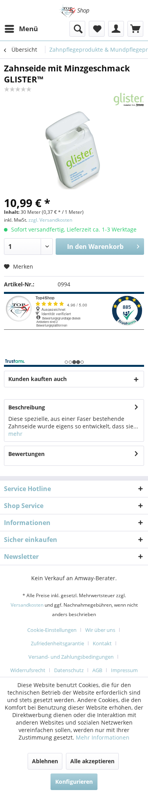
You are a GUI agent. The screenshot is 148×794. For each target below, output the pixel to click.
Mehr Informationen (102, 737)
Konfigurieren (74, 781)
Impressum (124, 670)
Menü (28, 28)
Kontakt (102, 643)
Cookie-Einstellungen (52, 629)
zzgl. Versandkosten (50, 220)
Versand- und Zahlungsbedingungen (71, 656)
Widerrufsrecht (27, 670)
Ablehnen (45, 761)
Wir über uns (100, 629)
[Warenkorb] (135, 29)
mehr (15, 433)
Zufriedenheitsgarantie (57, 643)
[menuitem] (21, 29)
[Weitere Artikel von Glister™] (129, 99)
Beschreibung (26, 407)
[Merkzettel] (97, 29)
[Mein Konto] (116, 29)
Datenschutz (69, 670)
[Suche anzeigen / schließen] (77, 29)
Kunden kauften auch (37, 379)
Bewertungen (26, 454)
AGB (97, 670)
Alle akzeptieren (92, 761)
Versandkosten (27, 605)
